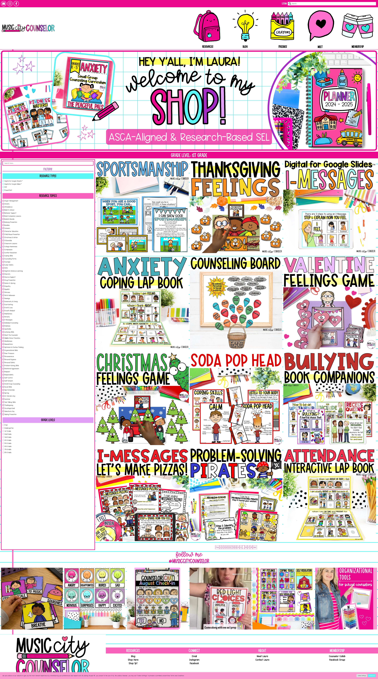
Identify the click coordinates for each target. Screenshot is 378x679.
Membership (358, 46)
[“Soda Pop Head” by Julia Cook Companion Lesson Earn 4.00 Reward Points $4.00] (236, 398)
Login (284, 3)
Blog (245, 46)
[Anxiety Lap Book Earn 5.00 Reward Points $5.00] (142, 302)
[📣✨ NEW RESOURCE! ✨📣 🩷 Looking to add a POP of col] (95, 598)
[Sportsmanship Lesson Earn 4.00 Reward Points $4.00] (142, 206)
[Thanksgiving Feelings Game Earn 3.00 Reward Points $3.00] (236, 206)
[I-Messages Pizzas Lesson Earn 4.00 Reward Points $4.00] (142, 494)
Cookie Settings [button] (362, 675)
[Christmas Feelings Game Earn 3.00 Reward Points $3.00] (142, 398)
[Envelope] (3, 3)
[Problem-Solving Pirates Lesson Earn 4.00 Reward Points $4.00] (236, 494)
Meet (320, 47)
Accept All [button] (371, 675)
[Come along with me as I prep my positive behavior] (220, 598)
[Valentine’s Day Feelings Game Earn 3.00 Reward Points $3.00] (329, 302)
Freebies (283, 46)
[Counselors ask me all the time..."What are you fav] (346, 598)
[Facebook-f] (16, 3)
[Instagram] (10, 3)
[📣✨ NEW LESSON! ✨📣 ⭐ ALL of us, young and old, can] (32, 598)
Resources (207, 46)
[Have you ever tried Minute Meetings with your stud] (158, 598)
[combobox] (332, 3)
